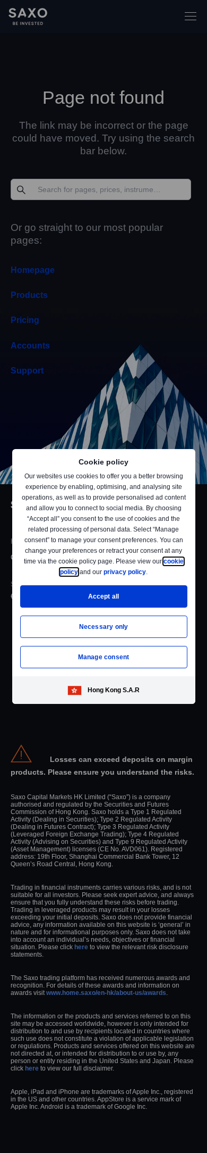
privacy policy (149, 572)
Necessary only (103, 627)
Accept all (104, 596)
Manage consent (103, 657)
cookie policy (82, 572)
